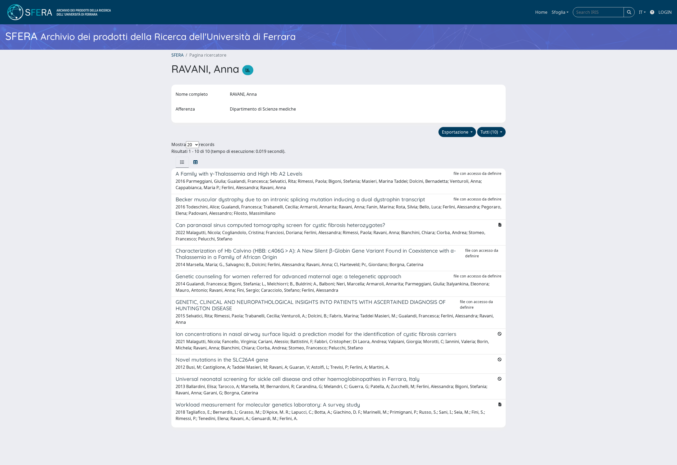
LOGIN (665, 12)
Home (541, 12)
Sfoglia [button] (558, 12)
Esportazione (455, 132)
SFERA (177, 55)
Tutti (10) (490, 132)
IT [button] (641, 12)
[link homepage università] (59, 12)
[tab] (182, 162)
